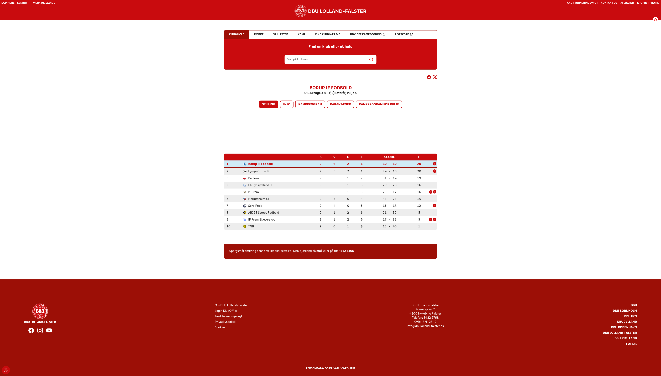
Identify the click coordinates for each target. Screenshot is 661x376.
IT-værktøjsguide (42, 3)
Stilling (268, 104)
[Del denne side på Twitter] (435, 78)
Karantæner (340, 104)
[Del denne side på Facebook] (429, 78)
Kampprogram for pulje (379, 104)
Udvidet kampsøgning (366, 34)
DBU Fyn (630, 316)
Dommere (7, 3)
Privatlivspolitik (225, 322)
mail (319, 251)
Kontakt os (609, 3)
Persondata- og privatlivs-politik (330, 368)
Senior (22, 3)
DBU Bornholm (625, 311)
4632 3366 (346, 251)
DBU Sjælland (626, 338)
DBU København (624, 327)
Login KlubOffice (226, 311)
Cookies (220, 327)
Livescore (402, 34)
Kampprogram (310, 104)
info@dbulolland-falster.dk (425, 326)
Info (286, 104)
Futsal (631, 344)
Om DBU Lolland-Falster (231, 305)
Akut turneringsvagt (582, 3)
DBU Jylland (627, 322)
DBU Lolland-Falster (620, 333)
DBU (634, 305)
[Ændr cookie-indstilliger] (6, 370)
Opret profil (650, 3)
